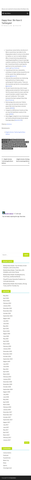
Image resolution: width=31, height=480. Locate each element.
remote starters (6, 146)
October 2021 (7, 313)
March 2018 (6, 404)
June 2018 (6, 397)
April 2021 (6, 328)
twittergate (22, 146)
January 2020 (7, 349)
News (12, 139)
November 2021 (7, 311)
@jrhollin (8, 86)
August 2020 (6, 333)
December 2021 (7, 308)
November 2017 (7, 415)
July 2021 (5, 321)
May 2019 (5, 369)
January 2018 (7, 409)
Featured (5, 455)
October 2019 (7, 356)
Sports (5, 465)
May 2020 (5, 339)
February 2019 (7, 377)
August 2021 (6, 318)
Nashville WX (18, 120)
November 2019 (7, 354)
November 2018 (7, 384)
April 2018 (6, 402)
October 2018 (7, 387)
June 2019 (6, 366)
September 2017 (7, 419)
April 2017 (6, 432)
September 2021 (7, 316)
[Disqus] (15, 188)
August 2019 (6, 361)
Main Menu (7, 13)
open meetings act (20, 144)
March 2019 (6, 374)
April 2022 (6, 298)
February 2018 (7, 407)
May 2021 (5, 326)
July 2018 (5, 394)
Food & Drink (6, 458)
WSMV (11, 114)
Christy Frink (18, 25)
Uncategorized (20, 139)
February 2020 (7, 346)
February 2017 (7, 437)
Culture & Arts (7, 453)
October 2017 (7, 417)
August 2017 (6, 422)
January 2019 (7, 379)
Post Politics (15, 68)
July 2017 (5, 425)
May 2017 (5, 430)
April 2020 (6, 341)
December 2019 (7, 351)
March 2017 (6, 435)
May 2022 (5, 295)
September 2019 (7, 359)
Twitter (15, 146)
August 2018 (6, 392)
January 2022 (7, 306)
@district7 (13, 76)
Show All (27, 442)
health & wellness (19, 142)
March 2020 (6, 344)
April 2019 (6, 371)
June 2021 (6, 323)
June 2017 (6, 427)
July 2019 (5, 364)
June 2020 (6, 336)
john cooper (10, 144)
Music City (6, 460)
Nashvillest (13, 478)
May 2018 (5, 399)
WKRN (12, 108)
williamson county (7, 148)
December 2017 (7, 412)
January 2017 (7, 440)
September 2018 (7, 389)
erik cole (10, 142)
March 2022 (6, 301)
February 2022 (7, 303)
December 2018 (7, 382)
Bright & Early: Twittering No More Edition (7, 161)
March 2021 (6, 331)
